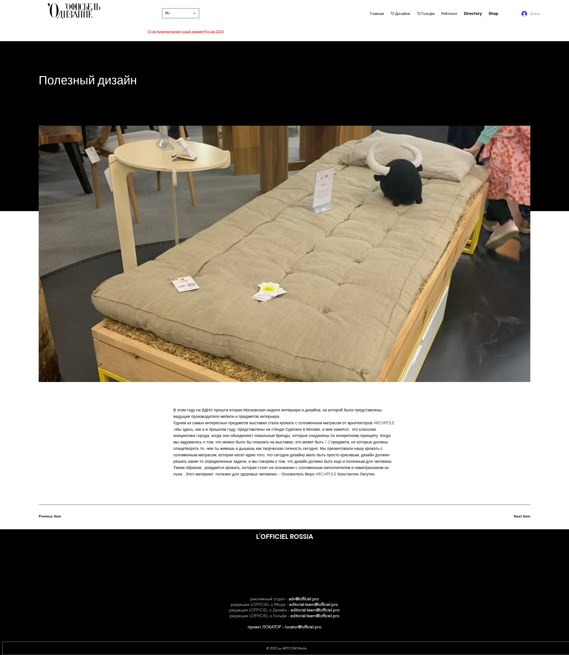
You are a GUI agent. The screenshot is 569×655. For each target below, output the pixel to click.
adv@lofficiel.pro (304, 598)
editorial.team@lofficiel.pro (313, 604)
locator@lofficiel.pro (303, 627)
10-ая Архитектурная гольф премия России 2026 (185, 31)
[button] (449, 14)
